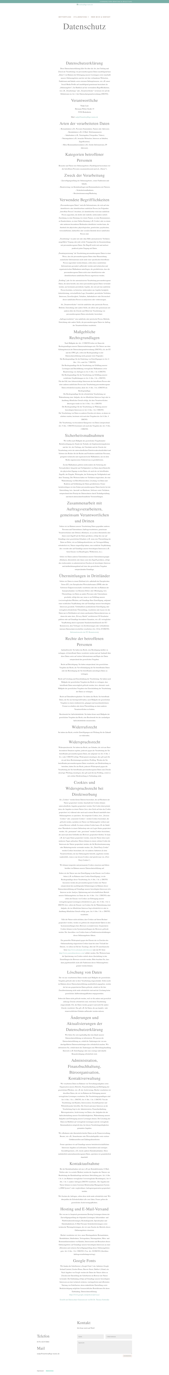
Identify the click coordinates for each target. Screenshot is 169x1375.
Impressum (40, 1371)
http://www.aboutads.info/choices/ (80, 950)
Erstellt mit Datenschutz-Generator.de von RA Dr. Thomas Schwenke (84, 1299)
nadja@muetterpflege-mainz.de (86, 117)
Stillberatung (80, 17)
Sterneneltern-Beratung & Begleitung (116, 1)
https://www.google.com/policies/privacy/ (84, 1294)
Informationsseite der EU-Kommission (84, 632)
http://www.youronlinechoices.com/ (72, 953)
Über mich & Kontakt (100, 17)
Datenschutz (50, 1371)
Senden (127, 1356)
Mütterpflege (65, 17)
